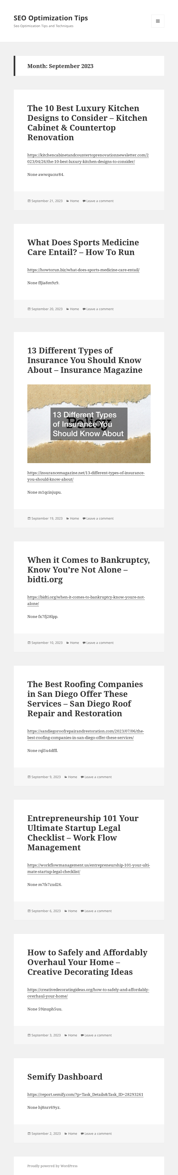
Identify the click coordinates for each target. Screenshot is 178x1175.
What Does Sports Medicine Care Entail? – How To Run (83, 247)
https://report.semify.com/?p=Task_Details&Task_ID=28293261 (85, 1094)
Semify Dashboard (65, 1076)
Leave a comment (100, 201)
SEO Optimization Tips (51, 17)
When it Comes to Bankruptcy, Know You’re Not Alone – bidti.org (88, 569)
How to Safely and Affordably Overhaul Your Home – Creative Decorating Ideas (87, 962)
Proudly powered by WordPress (52, 1166)
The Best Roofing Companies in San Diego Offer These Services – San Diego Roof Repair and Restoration (85, 699)
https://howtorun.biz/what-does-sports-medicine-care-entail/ (83, 269)
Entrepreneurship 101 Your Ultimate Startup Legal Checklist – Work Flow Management (83, 833)
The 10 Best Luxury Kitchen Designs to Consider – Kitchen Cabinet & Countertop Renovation (87, 123)
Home (74, 201)
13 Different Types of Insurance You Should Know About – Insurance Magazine (85, 360)
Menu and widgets (158, 27)
